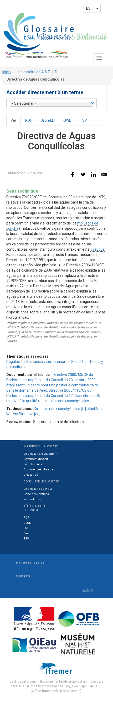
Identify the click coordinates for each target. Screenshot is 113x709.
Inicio (6, 72)
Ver (15, 122)
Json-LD (47, 120)
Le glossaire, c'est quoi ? (40, 453)
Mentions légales (30, 562)
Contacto (23, 575)
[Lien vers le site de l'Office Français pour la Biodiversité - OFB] (79, 619)
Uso (85, 361)
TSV (83, 120)
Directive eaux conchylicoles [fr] (60, 409)
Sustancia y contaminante (48, 361)
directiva (97, 249)
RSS (89, 591)
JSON (27, 523)
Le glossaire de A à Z (33, 72)
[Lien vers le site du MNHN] (79, 644)
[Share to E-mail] (104, 174)
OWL (67, 120)
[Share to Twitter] (83, 174)
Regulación (15, 361)
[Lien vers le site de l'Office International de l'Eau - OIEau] (34, 644)
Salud (76, 361)
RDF (28, 120)
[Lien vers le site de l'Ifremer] (57, 668)
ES (88, 8)
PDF (26, 517)
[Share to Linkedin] (93, 174)
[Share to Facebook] (72, 174)
